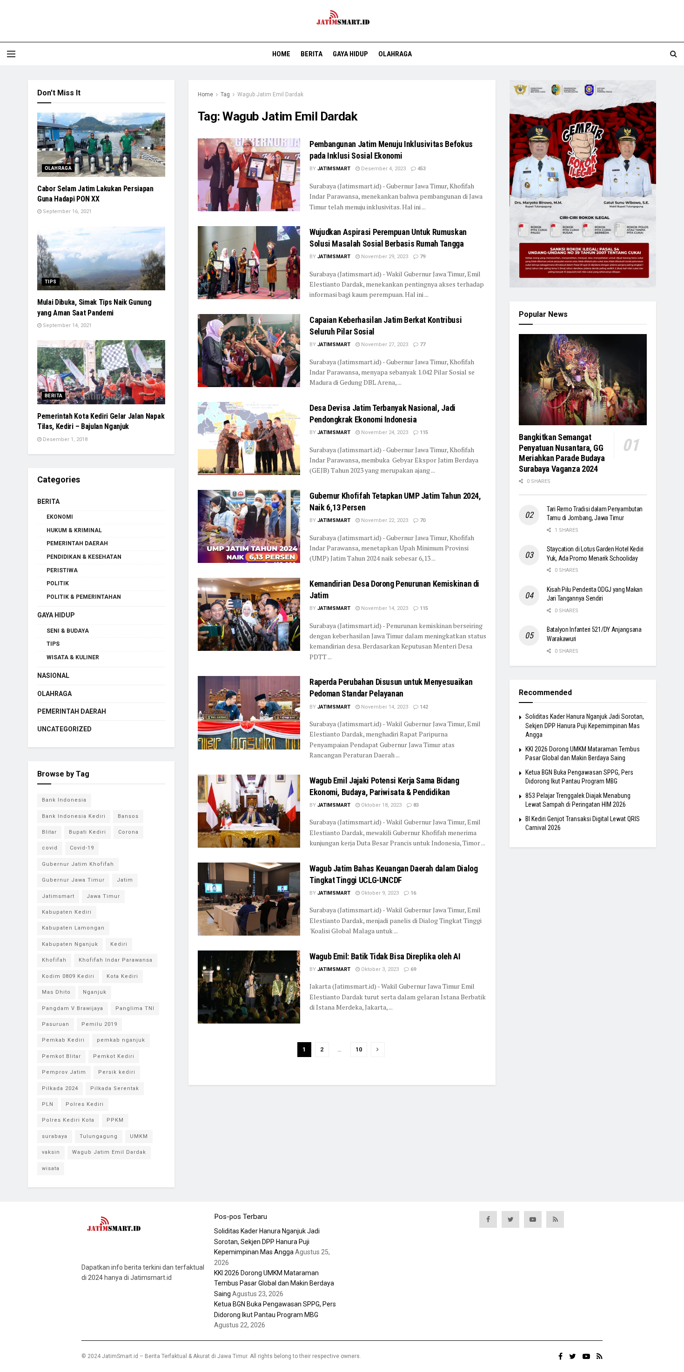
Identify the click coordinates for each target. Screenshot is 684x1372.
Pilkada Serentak (114, 1088)
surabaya (54, 1136)
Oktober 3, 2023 (379, 969)
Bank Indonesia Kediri (74, 816)
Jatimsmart (333, 169)
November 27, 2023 (384, 344)
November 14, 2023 (384, 608)
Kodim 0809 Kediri (68, 976)
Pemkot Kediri (113, 1056)
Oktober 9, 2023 (379, 893)
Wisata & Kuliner (73, 657)
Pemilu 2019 (99, 1024)
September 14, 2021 (66, 325)
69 (412, 969)
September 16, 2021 (66, 211)
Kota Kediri (122, 976)
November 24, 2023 (384, 432)
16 (412, 893)
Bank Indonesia (64, 800)
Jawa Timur (103, 896)
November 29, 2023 (384, 257)
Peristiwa (62, 570)
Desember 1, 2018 (64, 439)
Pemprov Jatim (64, 1072)
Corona (128, 832)
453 (421, 169)
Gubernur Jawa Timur (73, 880)
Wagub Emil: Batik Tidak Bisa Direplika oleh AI (384, 956)
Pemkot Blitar (61, 1056)
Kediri (118, 944)
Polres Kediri (85, 1104)
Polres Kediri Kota (68, 1120)
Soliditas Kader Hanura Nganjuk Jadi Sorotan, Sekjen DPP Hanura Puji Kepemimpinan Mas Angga (584, 725)
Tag (225, 94)
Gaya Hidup (350, 54)
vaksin (51, 1152)
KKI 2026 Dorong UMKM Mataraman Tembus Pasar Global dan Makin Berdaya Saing (274, 1283)
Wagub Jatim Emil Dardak (270, 94)
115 (423, 432)
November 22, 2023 (384, 520)
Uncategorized (64, 729)
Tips (51, 281)
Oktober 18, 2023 (381, 805)
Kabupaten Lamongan (73, 928)
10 (358, 1049)
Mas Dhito (56, 992)
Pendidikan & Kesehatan (84, 557)
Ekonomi (60, 517)
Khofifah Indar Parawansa (116, 960)
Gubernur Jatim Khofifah (78, 864)
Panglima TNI (134, 1008)
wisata (51, 1168)
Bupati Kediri (87, 832)
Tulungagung (99, 1136)
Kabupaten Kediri (67, 912)
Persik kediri (116, 1072)
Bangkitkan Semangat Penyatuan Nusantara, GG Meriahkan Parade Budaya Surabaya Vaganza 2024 (562, 453)
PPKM (115, 1120)
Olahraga (395, 54)
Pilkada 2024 (60, 1088)
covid (50, 848)
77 (421, 344)
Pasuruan (55, 1024)
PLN (48, 1104)
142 (423, 707)
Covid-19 (82, 848)
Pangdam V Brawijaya (72, 1008)
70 (421, 520)
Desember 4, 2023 (383, 169)
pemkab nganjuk (121, 1040)
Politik (58, 583)
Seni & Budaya (68, 631)
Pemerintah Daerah (77, 543)
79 (421, 257)
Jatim (125, 880)
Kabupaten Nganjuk (70, 944)
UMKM (139, 1136)
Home (281, 54)
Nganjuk (95, 992)
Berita (311, 54)
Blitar (49, 832)
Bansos (128, 816)
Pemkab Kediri (63, 1040)
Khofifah (54, 960)
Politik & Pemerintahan (84, 597)
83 (415, 805)
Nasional (53, 675)
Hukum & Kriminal (74, 530)
